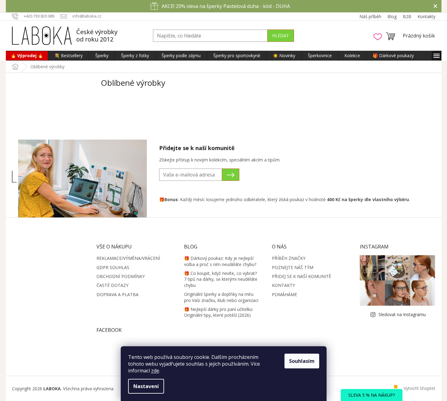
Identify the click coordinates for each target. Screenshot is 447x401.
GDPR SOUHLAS (112, 267)
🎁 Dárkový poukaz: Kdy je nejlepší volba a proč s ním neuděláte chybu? (220, 261)
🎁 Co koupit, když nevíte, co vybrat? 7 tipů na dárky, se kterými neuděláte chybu (220, 279)
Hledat (280, 35)
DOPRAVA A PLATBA (117, 294)
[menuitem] (27, 55)
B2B (407, 16)
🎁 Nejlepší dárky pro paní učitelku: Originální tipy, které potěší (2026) (218, 312)
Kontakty (426, 16)
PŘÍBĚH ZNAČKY (288, 258)
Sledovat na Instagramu (402, 314)
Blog (392, 16)
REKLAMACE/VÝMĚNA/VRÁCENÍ (128, 258)
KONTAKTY (283, 285)
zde (155, 370)
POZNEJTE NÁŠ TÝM (292, 267)
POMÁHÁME (284, 294)
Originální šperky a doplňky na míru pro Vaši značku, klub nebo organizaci (221, 297)
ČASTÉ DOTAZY (112, 285)
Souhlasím (302, 361)
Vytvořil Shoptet (419, 388)
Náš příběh (370, 16)
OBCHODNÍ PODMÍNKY (120, 276)
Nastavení (146, 386)
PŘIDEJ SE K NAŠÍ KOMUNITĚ (301, 276)
